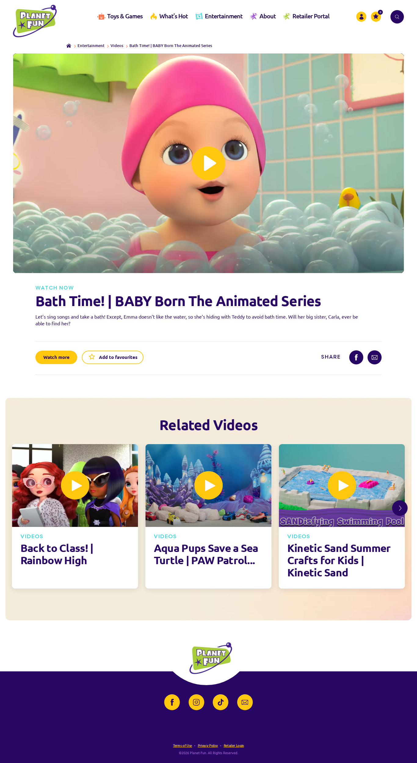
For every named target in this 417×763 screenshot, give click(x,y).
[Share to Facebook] (356, 357)
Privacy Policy (208, 745)
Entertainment (223, 16)
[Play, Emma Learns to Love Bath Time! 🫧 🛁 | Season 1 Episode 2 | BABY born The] (208, 163)
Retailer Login (234, 745)
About (267, 16)
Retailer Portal (310, 16)
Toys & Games (125, 16)
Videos (117, 46)
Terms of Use (182, 745)
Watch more (56, 357)
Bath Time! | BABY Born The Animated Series (170, 46)
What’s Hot (173, 16)
